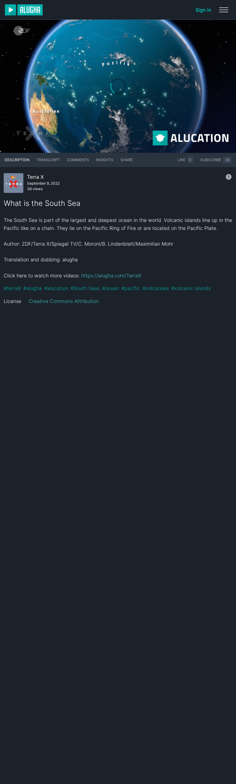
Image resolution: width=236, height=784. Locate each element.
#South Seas (85, 288)
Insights (104, 159)
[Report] (228, 177)
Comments (78, 159)
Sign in (203, 10)
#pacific (130, 288)
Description (17, 159)
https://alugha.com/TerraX (111, 275)
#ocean (110, 288)
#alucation (56, 288)
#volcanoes (156, 288)
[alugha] (24, 9)
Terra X (35, 177)
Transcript (48, 159)
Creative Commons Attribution (64, 301)
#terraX (12, 288)
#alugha (32, 288)
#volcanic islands (191, 288)
